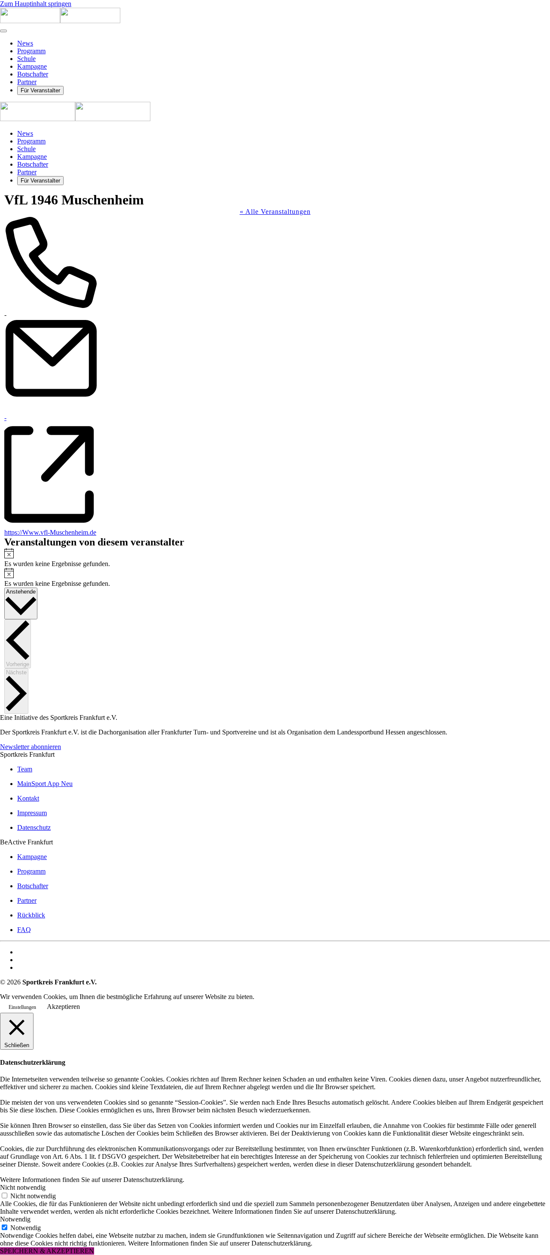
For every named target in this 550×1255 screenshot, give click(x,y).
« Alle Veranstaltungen (275, 211)
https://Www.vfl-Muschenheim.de (50, 532)
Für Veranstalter (40, 90)
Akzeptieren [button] (63, 1006)
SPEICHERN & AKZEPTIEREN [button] (47, 1251)
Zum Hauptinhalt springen (35, 3)
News (25, 43)
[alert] (275, 558)
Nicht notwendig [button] (23, 1187)
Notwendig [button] (15, 1219)
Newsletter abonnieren (30, 746)
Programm (31, 51)
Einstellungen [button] (22, 1007)
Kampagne (32, 66)
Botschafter (32, 74)
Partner (27, 81)
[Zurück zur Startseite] (60, 20)
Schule (26, 58)
